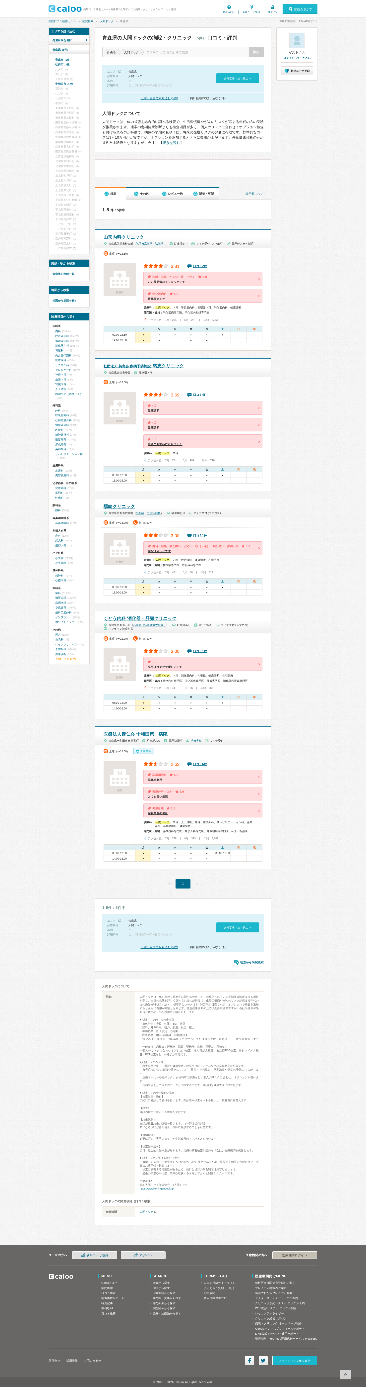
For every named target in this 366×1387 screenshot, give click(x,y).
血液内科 (60, 379)
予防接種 (60, 649)
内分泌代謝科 (63, 355)
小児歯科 (60, 607)
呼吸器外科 (62, 415)
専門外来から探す (164, 1303)
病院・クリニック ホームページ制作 (278, 1323)
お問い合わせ (92, 1360)
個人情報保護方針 (215, 1297)
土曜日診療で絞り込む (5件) (159, 98)
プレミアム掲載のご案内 (271, 1288)
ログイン (273, 12)
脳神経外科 (62, 434)
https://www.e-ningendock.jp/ (157, 1188)
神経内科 (60, 374)
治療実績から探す (164, 1292)
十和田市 (64, 83)
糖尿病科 (60, 360)
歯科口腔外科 (63, 612)
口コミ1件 (200, 535)
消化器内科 (62, 345)
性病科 (59, 497)
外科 (58, 410)
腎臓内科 (60, 384)
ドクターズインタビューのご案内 (276, 1297)
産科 (58, 535)
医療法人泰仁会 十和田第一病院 (136, 734)
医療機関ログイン (294, 1255)
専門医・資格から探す (167, 1297)
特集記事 (107, 1303)
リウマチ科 (62, 365)
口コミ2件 (200, 266)
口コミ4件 (200, 394)
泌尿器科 (60, 488)
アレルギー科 (63, 369)
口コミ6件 (200, 764)
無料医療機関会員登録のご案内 (275, 1282)
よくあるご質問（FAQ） (220, 1288)
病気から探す (161, 1282)
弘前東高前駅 (144, 243)
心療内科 (60, 580)
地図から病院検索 (252, 962)
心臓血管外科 (63, 420)
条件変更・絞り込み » (237, 78)
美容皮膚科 (62, 475)
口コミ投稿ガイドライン (220, 1282)
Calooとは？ (109, 1282)
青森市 (62, 59)
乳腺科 (59, 429)
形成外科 (60, 444)
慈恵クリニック (144, 365)
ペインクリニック (66, 644)
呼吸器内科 (62, 335)
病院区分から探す (164, 1308)
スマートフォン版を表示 (294, 1360)
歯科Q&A (107, 1308)
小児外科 (60, 562)
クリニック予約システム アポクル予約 (280, 1303)
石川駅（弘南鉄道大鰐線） (149, 624)
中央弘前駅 (154, 512)
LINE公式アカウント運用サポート (277, 1333)
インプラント (63, 617)
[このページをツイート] (263, 1360)
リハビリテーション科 (69, 454)
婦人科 (59, 540)
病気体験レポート (112, 1297)
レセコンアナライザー (269, 1313)
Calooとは (229, 12)
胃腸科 (59, 350)
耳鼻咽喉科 (62, 522)
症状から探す (161, 1288)
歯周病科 (60, 602)
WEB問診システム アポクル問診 (276, 1308)
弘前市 (62, 64)
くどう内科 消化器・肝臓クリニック (140, 618)
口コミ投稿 (108, 1313)
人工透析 (60, 389)
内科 (58, 331)
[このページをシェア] (249, 1360)
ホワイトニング (64, 621)
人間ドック (107, 21)
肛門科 (59, 492)
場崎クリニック (119, 506)
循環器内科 (62, 340)
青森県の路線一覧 (63, 273)
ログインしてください (297, 57)
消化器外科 (62, 424)
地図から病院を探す (65, 300)
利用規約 (209, 1292)
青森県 (60, 49)
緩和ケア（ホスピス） (69, 394)
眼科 (58, 510)
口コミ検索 (108, 1292)
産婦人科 (60, 545)
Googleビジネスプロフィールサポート (280, 1328)
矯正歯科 (60, 597)
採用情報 (72, 1360)
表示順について (255, 194)
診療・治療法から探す (167, 1313)
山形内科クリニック (124, 237)
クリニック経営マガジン (271, 1318)
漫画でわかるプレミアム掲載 (274, 1292)
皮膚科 (59, 470)
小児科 (59, 558)
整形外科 (60, 439)
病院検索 (87, 21)
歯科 (58, 593)
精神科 (59, 575)
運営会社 (54, 1360)
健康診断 (60, 654)
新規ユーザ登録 (251, 12)
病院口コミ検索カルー (62, 21)
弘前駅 (159, 243)
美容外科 (60, 449)
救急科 (59, 639)
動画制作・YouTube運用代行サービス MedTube (286, 1338)
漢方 (58, 634)
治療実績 (196, 740)
